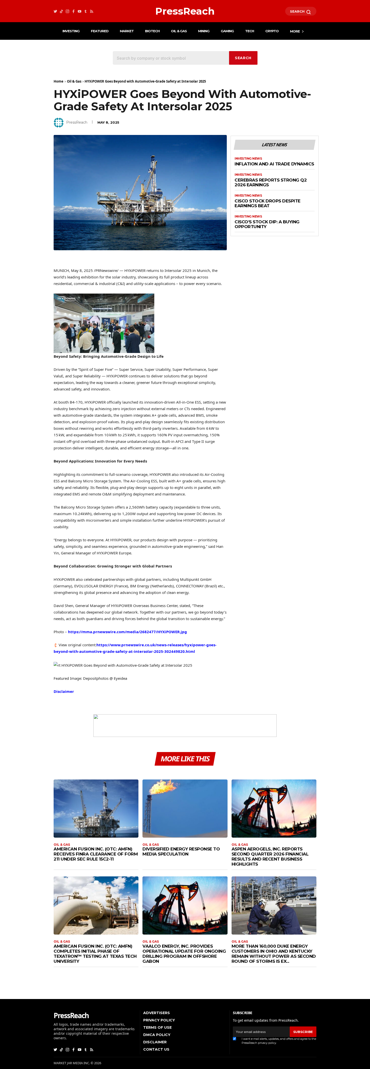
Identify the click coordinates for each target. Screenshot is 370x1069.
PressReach (76, 122)
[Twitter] (55, 11)
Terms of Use (157, 1027)
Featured (99, 31)
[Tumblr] (85, 11)
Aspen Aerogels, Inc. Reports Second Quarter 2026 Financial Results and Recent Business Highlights (270, 856)
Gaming (227, 31)
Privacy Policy (159, 1020)
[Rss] (91, 11)
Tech (249, 31)
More (295, 31)
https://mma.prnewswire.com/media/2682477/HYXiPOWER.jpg (127, 631)
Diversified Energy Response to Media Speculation (181, 851)
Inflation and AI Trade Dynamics (274, 164)
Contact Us (156, 1049)
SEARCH (298, 11)
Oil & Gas (179, 31)
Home (58, 81)
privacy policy (267, 1043)
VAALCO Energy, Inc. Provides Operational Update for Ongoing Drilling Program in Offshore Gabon (184, 954)
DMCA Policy (156, 1034)
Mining (203, 31)
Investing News (248, 158)
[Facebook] (73, 11)
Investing (71, 31)
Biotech (152, 31)
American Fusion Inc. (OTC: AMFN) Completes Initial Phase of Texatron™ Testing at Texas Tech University (95, 954)
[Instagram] (67, 11)
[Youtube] (79, 11)
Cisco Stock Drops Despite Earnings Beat (268, 203)
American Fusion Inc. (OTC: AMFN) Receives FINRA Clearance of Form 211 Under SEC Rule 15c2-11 (96, 854)
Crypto (272, 31)
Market (127, 31)
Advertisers (156, 1013)
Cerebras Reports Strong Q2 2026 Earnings (271, 183)
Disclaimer (64, 691)
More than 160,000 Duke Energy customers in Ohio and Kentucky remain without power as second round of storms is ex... (274, 954)
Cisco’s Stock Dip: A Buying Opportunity (267, 224)
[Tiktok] (61, 11)
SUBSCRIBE (303, 1032)
